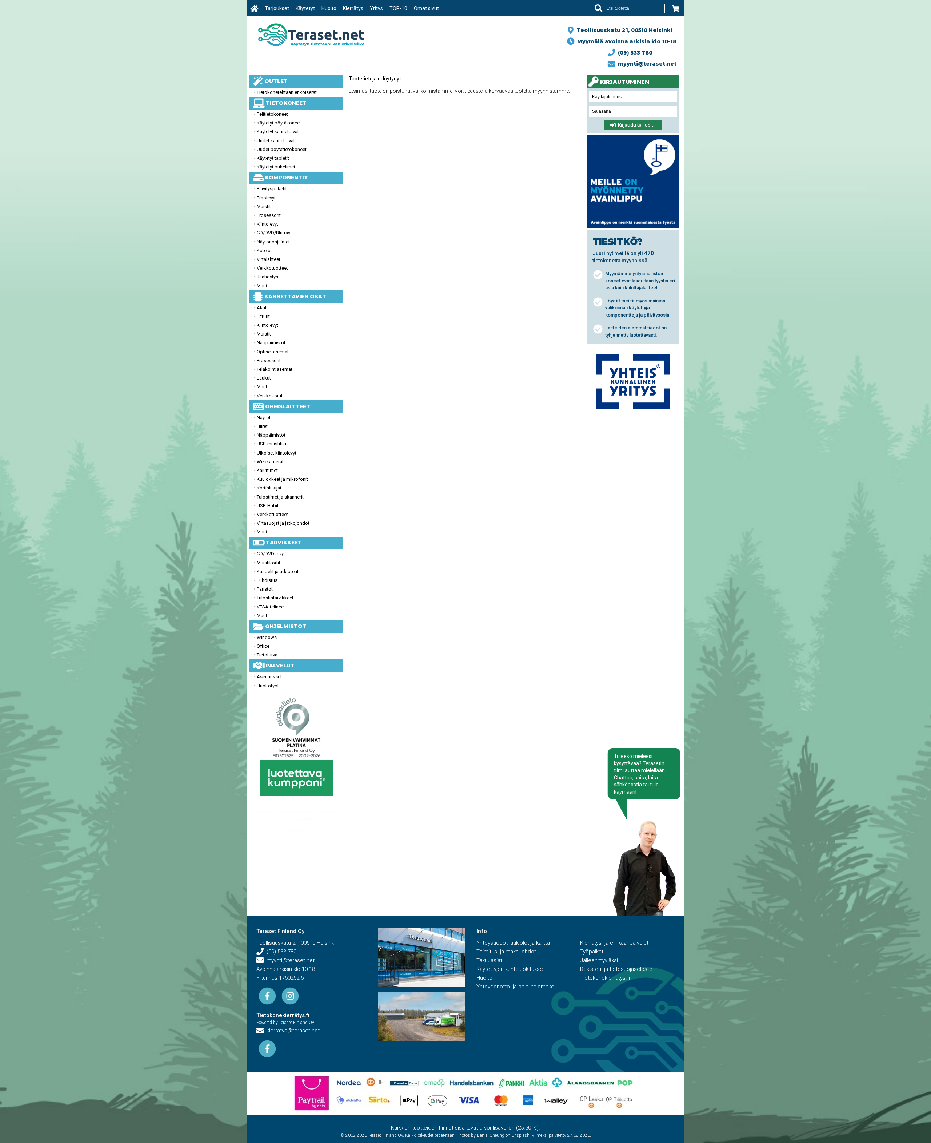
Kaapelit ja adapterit (278, 571)
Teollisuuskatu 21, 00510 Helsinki (623, 30)
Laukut (264, 378)
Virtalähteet (268, 259)
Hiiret (262, 426)
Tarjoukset (277, 8)
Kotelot (264, 250)
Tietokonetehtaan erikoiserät (287, 92)
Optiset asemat (273, 351)
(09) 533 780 (633, 52)
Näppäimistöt (271, 342)
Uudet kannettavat (276, 140)
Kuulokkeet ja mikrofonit (282, 479)
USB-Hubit (268, 505)
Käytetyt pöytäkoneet (279, 123)
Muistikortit (268, 562)
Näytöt (264, 417)
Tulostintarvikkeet (275, 597)
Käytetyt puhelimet (276, 167)
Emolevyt (266, 198)
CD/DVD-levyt (271, 553)
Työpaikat (591, 951)
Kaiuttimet (267, 470)
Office (263, 646)
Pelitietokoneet (272, 114)
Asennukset (269, 676)
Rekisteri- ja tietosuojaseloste (616, 969)
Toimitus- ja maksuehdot (506, 951)
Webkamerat (270, 461)
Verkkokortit (270, 395)
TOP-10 (398, 8)
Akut (262, 307)
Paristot (265, 589)
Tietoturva (267, 655)
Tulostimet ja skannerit (280, 497)
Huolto (328, 8)
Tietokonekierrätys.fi (282, 1015)
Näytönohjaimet (273, 242)
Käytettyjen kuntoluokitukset (510, 969)
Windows (267, 637)
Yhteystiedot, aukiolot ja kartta (513, 943)
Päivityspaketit (272, 188)
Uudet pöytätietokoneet (282, 149)
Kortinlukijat (269, 488)
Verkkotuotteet (272, 268)
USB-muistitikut (273, 444)
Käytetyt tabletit (273, 158)
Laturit (263, 316)
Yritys (376, 8)
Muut (262, 286)
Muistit (264, 206)
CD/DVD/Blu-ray (273, 232)
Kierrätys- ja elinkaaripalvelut (614, 943)
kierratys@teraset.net (292, 1030)
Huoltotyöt (268, 685)
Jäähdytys (267, 276)
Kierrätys (353, 8)
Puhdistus (267, 580)
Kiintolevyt (267, 224)
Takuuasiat (489, 960)
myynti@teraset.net (645, 63)
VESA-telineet (271, 607)
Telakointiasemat (274, 369)
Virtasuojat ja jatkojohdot (283, 523)
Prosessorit (269, 215)
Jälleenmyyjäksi (599, 960)
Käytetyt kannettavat (278, 131)
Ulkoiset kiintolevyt (276, 453)
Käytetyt (305, 8)
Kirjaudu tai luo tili (636, 125)
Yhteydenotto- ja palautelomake (515, 986)
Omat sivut (426, 8)
